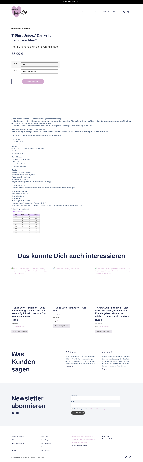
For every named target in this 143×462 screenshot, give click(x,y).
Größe (16, 71)
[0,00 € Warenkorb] (128, 12)
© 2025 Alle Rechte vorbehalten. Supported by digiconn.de (27, 457)
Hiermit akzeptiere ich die (89, 409)
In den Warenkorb (33, 81)
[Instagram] (17, 413)
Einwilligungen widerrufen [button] (79, 442)
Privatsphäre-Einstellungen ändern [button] (82, 436)
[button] (124, 11)
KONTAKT (106, 12)
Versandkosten (20, 326)
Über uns (94, 12)
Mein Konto (117, 12)
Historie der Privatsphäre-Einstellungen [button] (84, 439)
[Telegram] (12, 413)
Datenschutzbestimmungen (98, 409)
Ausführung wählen (20, 331)
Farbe (16, 64)
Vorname (74, 395)
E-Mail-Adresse (76, 402)
